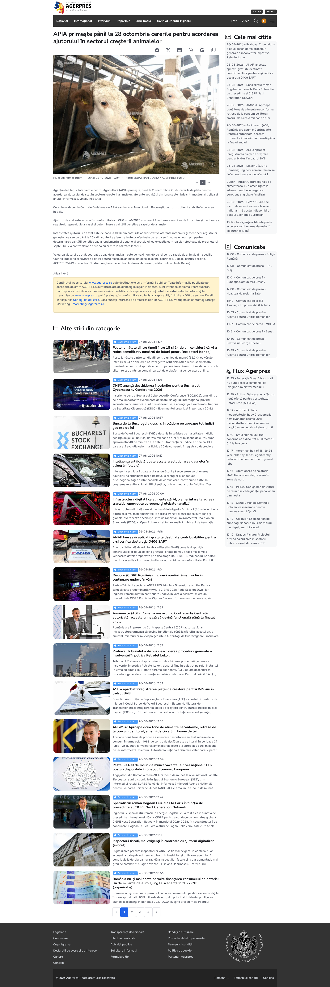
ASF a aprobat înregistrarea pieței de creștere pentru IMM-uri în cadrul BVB (163, 691)
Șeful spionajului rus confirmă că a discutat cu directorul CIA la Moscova (250, 439)
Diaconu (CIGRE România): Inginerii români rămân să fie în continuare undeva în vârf (158, 577)
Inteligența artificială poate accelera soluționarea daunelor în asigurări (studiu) (161, 463)
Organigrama (61, 944)
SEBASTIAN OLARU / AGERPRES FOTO (158, 177)
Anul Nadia (143, 21)
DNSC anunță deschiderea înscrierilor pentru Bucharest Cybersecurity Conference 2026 (156, 387)
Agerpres (72, 978)
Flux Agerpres (251, 371)
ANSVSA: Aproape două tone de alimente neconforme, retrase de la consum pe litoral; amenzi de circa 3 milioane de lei (164, 729)
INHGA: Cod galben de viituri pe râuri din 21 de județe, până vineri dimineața (251, 491)
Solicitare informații (124, 950)
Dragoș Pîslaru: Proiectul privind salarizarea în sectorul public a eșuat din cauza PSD (248, 539)
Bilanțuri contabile (123, 938)
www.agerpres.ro (100, 282)
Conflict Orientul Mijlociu (174, 21)
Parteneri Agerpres (180, 956)
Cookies (268, 978)
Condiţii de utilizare (86, 300)
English (271, 11)
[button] (271, 21)
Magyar (257, 11)
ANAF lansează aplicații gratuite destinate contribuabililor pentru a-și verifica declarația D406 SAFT (164, 539)
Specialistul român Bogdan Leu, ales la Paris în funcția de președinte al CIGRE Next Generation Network (158, 805)
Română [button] (220, 978)
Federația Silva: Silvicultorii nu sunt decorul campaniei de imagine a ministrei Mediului (250, 383)
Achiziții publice (121, 944)
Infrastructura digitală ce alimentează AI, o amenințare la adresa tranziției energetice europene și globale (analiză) (163, 501)
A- (197, 182)
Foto (234, 21)
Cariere (58, 956)
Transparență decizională (127, 932)
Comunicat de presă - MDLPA (255, 324)
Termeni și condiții (180, 944)
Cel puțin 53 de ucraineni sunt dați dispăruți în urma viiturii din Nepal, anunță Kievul (249, 523)
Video (245, 21)
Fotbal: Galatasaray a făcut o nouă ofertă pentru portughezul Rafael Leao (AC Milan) (251, 399)
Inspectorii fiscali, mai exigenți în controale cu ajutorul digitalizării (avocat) (164, 843)
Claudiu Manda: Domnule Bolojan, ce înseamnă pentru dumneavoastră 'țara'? (248, 507)
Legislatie (59, 932)
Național (62, 21)
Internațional (83, 21)
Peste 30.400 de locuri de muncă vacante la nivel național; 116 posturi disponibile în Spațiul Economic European (162, 767)
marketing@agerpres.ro (88, 304)
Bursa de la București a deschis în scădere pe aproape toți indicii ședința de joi (163, 425)
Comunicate (248, 247)
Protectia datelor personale (186, 938)
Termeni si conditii (246, 978)
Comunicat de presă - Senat (254, 331)
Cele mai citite (252, 37)
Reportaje (123, 21)
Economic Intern (71, 177)
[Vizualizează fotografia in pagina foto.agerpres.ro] (136, 114)
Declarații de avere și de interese (75, 950)
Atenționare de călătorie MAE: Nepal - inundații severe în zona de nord (248, 475)
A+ (208, 182)
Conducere (60, 938)
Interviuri (104, 21)
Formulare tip (120, 956)
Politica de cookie (180, 950)
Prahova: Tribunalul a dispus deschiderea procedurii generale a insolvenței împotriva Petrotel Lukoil (162, 653)
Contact (58, 962)
